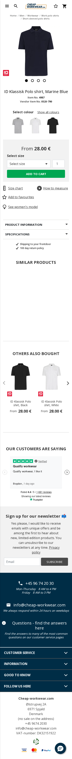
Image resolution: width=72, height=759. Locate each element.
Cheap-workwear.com (36, 698)
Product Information (23, 225)
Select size (15, 156)
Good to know (17, 675)
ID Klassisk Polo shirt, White (51, 403)
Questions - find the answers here (39, 625)
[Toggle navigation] (7, 6)
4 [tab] (44, 80)
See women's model (23, 207)
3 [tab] (38, 80)
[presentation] (66, 383)
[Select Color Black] (53, 126)
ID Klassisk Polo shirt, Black (20, 403)
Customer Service (19, 653)
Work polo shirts (50, 15)
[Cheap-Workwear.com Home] (36, 5)
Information (15, 664)
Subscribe (55, 562)
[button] (60, 748)
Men (22, 15)
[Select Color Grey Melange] (18, 126)
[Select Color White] (36, 126)
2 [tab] (32, 80)
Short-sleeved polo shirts (36, 18)
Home (13, 15)
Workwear (32, 15)
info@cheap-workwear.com (39, 605)
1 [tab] (26, 80)
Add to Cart (36, 174)
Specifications (17, 234)
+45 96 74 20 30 (39, 583)
